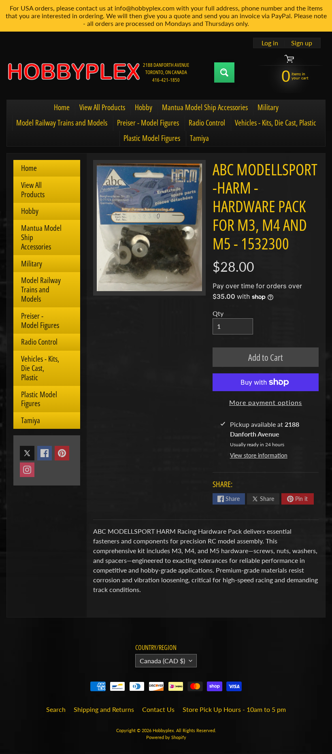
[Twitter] (27, 453)
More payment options (265, 402)
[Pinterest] (62, 453)
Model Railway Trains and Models (61, 122)
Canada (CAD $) (162, 661)
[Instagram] (27, 469)
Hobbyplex (163, 730)
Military (268, 107)
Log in (270, 43)
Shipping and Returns (104, 709)
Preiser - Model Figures (148, 122)
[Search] (224, 72)
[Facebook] (44, 453)
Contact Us (158, 709)
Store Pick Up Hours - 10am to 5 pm (234, 709)
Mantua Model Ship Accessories (205, 107)
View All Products (102, 107)
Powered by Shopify (166, 737)
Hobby (143, 107)
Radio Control (207, 122)
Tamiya (199, 138)
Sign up (301, 43)
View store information (258, 455)
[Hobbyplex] (73, 72)
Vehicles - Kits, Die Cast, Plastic (275, 122)
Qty (218, 313)
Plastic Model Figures (151, 138)
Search (56, 709)
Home (62, 107)
